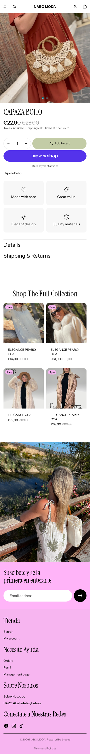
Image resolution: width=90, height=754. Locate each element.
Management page (16, 674)
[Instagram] (13, 725)
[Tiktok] (21, 725)
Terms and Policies (45, 748)
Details (11, 245)
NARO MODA (37, 739)
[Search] (14, 6)
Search (8, 632)
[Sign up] (80, 595)
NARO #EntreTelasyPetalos (22, 703)
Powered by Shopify (58, 739)
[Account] (75, 6)
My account (11, 638)
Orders (8, 660)
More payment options (45, 166)
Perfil (7, 667)
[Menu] (5, 7)
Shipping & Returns (26, 256)
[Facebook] (6, 725)
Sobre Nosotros (14, 696)
